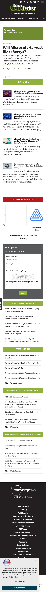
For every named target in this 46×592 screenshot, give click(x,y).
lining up (7, 63)
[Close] (35, 560)
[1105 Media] (23, 497)
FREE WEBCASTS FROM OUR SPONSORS (23, 390)
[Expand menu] (42, 2)
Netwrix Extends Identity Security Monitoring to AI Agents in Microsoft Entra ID (22, 325)
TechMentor (23, 552)
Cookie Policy (13, 577)
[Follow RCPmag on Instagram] (31, 2)
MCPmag (23, 529)
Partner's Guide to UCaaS (15, 368)
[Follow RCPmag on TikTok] (27, 2)
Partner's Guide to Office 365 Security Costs (22, 363)
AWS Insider (23, 513)
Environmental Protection (23, 523)
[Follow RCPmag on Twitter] (24, 2)
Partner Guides (23, 349)
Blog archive (8, 26)
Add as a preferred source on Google (24, 13)
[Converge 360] (23, 491)
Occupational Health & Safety (23, 536)
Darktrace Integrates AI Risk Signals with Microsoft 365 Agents (20, 333)
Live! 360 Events (23, 526)
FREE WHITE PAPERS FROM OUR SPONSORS (23, 434)
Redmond (23, 542)
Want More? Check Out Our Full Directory (23, 237)
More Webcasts (11, 427)
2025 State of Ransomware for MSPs (18, 441)
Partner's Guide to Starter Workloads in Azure (22, 373)
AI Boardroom (23, 507)
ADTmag (23, 510)
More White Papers (13, 471)
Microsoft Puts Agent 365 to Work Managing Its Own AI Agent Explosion (27, 116)
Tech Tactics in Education (23, 555)
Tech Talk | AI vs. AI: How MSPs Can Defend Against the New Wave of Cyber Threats (21, 421)
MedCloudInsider (23, 532)
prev (5, 214)
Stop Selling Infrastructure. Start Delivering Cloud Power (21, 413)
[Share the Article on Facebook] (2, 77)
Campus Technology (23, 520)
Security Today (23, 545)
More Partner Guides (13, 383)
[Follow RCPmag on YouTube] (34, 2)
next (40, 214)
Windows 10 (22, 18)
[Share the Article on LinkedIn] (6, 77)
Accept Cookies (19, 588)
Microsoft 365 (34, 18)
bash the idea (18, 63)
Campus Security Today (23, 516)
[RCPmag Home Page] (23, 6)
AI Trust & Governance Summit (16, 397)
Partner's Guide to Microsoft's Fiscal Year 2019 (22, 378)
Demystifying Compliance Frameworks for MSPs (21, 447)
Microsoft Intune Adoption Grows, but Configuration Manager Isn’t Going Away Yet (27, 141)
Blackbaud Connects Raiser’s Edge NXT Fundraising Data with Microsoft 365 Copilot (22, 340)
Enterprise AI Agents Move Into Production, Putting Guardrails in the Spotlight (28, 166)
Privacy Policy (21, 271)
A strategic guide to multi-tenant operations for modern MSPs (23, 455)
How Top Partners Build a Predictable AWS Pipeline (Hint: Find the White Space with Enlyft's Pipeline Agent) (21, 404)
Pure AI (23, 539)
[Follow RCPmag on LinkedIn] (21, 2)
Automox (23, 228)
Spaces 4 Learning (23, 548)
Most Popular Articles (23, 303)
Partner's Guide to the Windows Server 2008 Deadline (22, 357)
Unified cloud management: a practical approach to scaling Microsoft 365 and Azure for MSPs (22, 463)
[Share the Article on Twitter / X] (9, 77)
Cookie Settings (19, 581)
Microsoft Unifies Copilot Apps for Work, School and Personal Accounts (28, 92)
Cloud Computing (8, 18)
